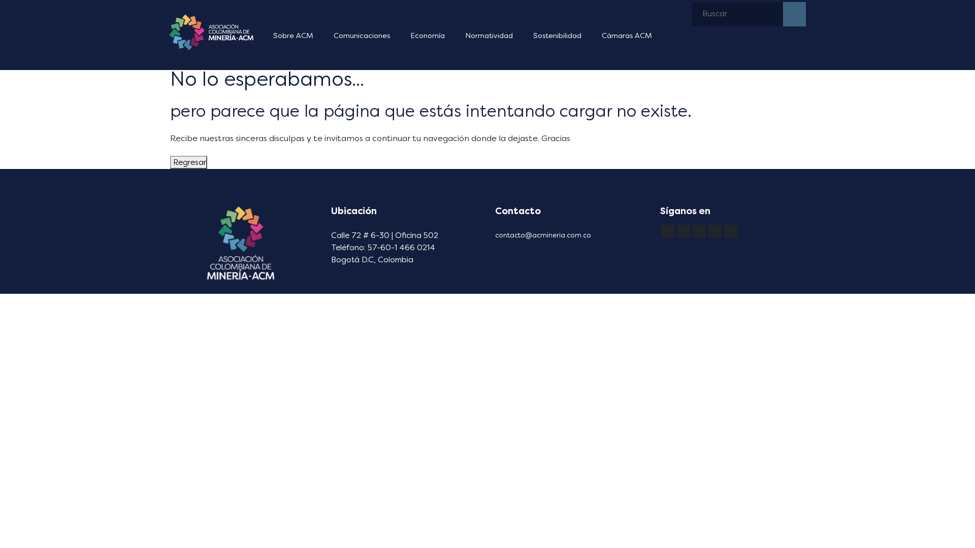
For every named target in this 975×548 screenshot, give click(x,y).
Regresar (188, 162)
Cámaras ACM (627, 35)
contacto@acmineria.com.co (543, 235)
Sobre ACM (293, 35)
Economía (427, 35)
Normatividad (489, 35)
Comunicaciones (362, 35)
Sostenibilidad (557, 35)
